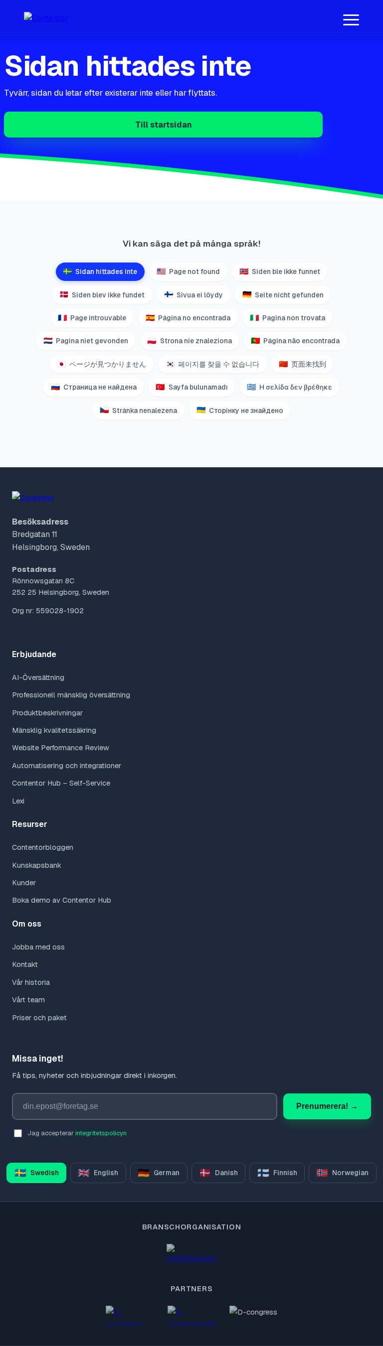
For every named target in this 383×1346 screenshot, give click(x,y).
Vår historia (31, 982)
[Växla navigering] (351, 20)
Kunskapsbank (36, 865)
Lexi (18, 801)
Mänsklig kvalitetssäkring (54, 730)
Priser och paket (39, 1017)
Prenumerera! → (327, 1106)
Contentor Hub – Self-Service (61, 783)
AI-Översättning (38, 677)
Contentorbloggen (42, 847)
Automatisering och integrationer (66, 765)
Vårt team (28, 999)
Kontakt (25, 964)
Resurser (29, 824)
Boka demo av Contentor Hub (61, 900)
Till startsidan (163, 125)
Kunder (24, 882)
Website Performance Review (60, 747)
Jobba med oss (38, 946)
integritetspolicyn (101, 1133)
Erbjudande (34, 654)
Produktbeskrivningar (47, 712)
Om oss (26, 924)
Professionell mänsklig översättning (71, 694)
